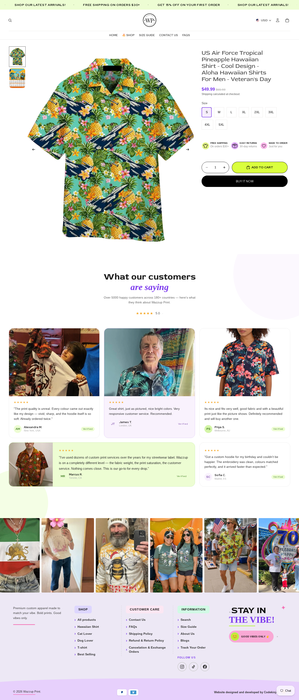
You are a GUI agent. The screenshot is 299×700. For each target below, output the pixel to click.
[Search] (10, 20)
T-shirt (82, 647)
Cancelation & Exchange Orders (147, 650)
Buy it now (244, 181)
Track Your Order (193, 647)
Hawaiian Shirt (88, 626)
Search (186, 619)
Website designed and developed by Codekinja (246, 692)
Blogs (185, 640)
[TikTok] (193, 666)
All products (86, 619)
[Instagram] (182, 666)
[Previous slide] (32, 150)
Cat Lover (84, 633)
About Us (188, 633)
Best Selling (86, 654)
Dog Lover (85, 640)
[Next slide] (189, 150)
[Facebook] (204, 666)
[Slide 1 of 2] (17, 57)
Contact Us (137, 619)
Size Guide (189, 626)
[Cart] (287, 20)
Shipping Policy (141, 633)
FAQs (133, 626)
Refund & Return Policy (146, 640)
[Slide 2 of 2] (17, 78)
